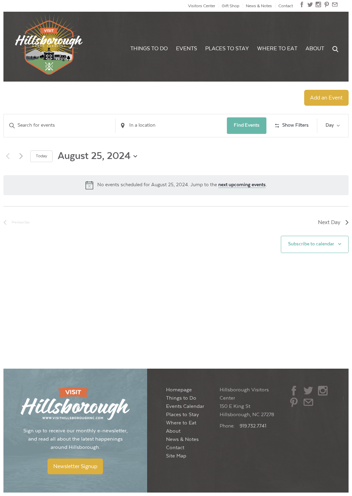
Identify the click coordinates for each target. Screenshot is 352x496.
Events (186, 49)
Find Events (247, 125)
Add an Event (326, 98)
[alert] (176, 185)
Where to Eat (277, 49)
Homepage (179, 390)
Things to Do (149, 49)
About (315, 49)
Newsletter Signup (75, 466)
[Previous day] (7, 156)
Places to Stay (227, 49)
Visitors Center (201, 5)
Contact (285, 5)
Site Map (176, 456)
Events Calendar (185, 406)
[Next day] (21, 156)
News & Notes (259, 5)
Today (41, 156)
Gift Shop (230, 5)
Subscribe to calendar (311, 244)
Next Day (329, 222)
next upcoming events (242, 185)
